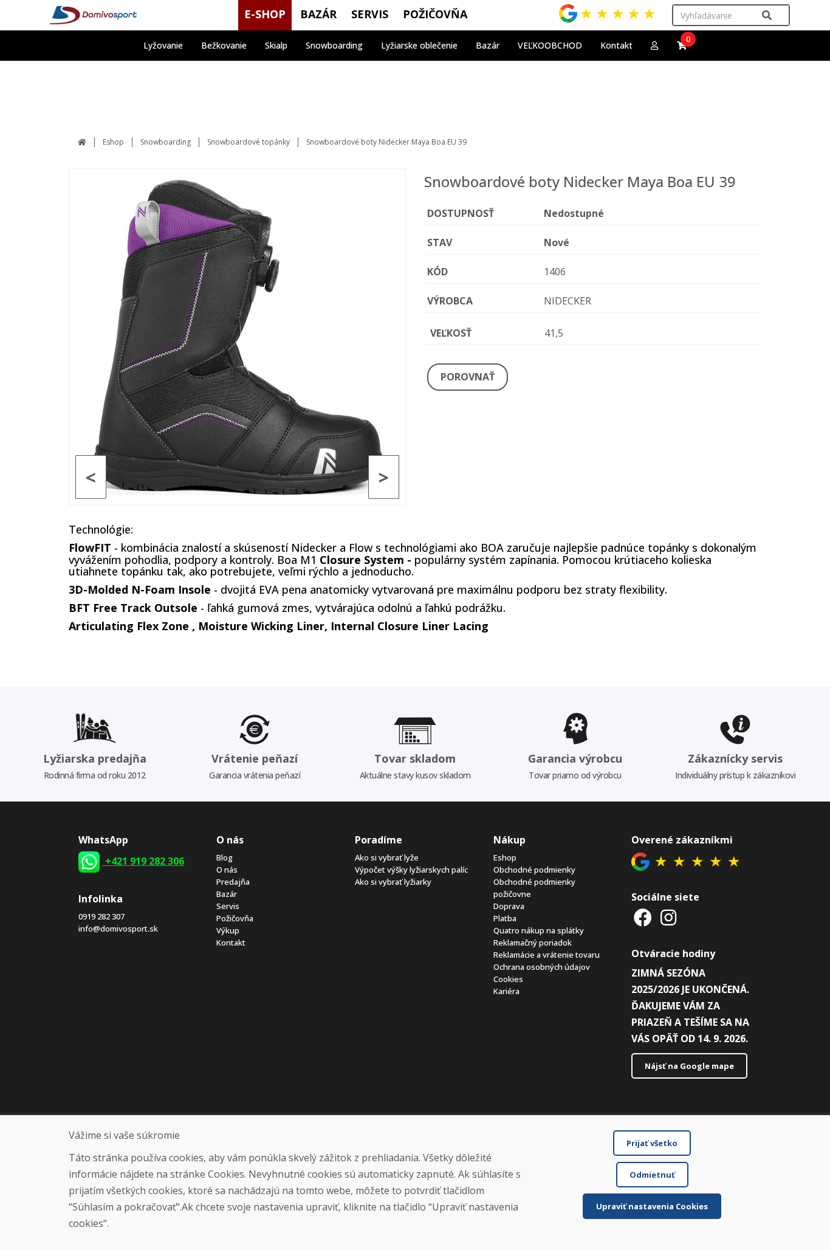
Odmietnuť (652, 1174)
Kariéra (506, 991)
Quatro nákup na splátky (538, 930)
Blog (224, 857)
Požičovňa (234, 918)
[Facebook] (642, 917)
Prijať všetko (651, 1143)
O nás (227, 869)
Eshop (113, 142)
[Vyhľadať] (767, 15)
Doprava (508, 906)
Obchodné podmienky (534, 869)
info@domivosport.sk (118, 928)
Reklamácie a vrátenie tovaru (546, 954)
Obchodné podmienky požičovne (534, 887)
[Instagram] (668, 917)
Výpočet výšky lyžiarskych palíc (411, 869)
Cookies (508, 979)
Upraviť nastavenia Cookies (652, 1206)
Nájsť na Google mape (689, 1065)
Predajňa (233, 881)
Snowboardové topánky (248, 142)
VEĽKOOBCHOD (550, 45)
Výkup (227, 930)
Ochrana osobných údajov (541, 966)
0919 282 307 (101, 916)
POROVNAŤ (468, 376)
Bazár (226, 893)
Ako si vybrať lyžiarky (393, 881)
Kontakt (616, 45)
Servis (227, 906)
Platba (504, 918)
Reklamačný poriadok (532, 942)
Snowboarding (165, 142)
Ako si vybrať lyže (387, 857)
